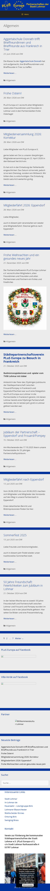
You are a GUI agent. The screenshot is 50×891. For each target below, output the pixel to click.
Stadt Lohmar (11, 798)
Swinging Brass (12, 820)
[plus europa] (25, 5)
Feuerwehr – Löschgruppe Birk (19, 806)
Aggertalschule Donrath (31, 61)
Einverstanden (28, 885)
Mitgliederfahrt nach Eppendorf (23, 479)
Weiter (19, 638)
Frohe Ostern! (12, 93)
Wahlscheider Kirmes (14, 813)
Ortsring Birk (11, 816)
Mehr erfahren (30, 883)
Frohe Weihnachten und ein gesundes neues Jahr (21, 256)
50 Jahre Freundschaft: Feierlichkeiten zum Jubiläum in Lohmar (23, 585)
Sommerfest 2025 (15, 535)
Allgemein (10, 80)
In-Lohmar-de (11, 802)
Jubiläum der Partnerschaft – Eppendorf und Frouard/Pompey (24, 434)
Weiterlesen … (9, 73)
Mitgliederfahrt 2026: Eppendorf (24, 205)
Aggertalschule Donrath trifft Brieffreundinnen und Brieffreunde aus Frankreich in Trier (22, 44)
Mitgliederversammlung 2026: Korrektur (22, 136)
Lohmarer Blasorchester (16, 809)
